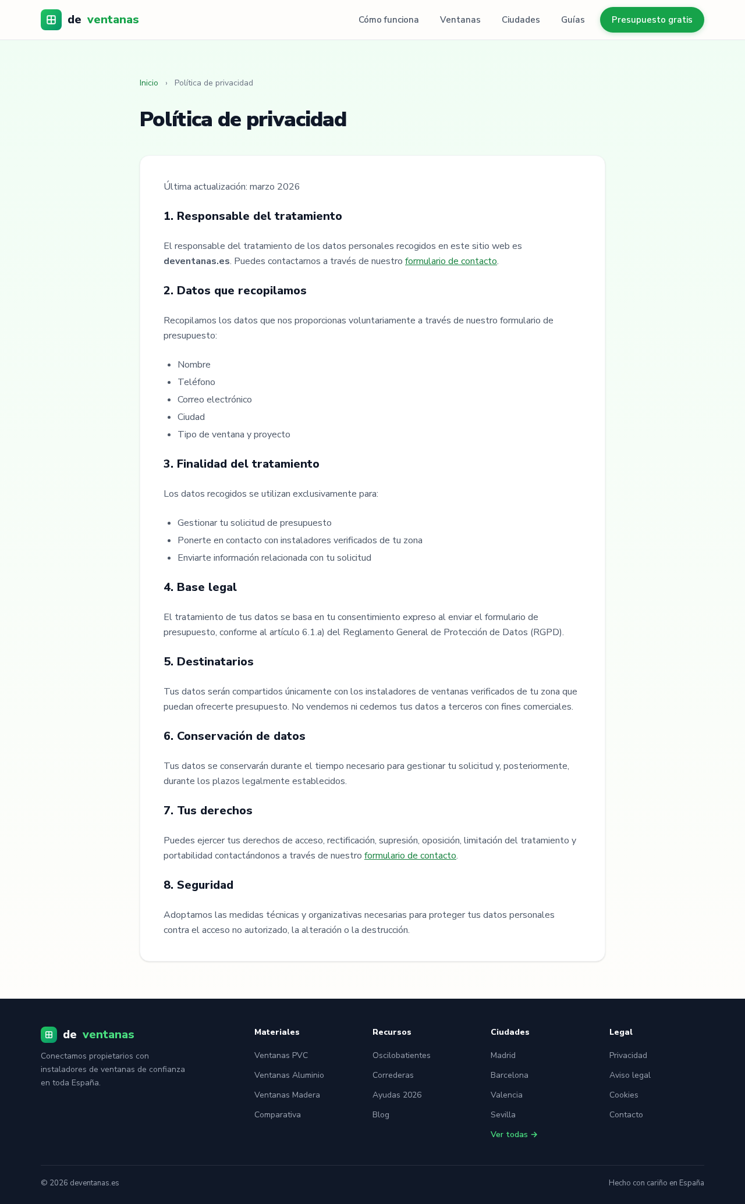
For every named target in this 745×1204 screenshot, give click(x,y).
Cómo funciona (389, 20)
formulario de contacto (451, 261)
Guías (573, 20)
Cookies (623, 1094)
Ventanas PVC (281, 1055)
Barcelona (509, 1075)
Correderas (393, 1075)
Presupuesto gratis (652, 20)
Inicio (149, 82)
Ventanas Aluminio (289, 1075)
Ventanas (460, 20)
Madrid (503, 1055)
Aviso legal (630, 1075)
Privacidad (628, 1055)
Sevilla (503, 1114)
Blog (380, 1114)
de (103, 19)
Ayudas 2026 (396, 1094)
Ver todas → (514, 1134)
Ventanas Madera (287, 1094)
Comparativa (277, 1114)
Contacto (626, 1114)
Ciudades (521, 20)
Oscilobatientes (401, 1055)
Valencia (507, 1094)
